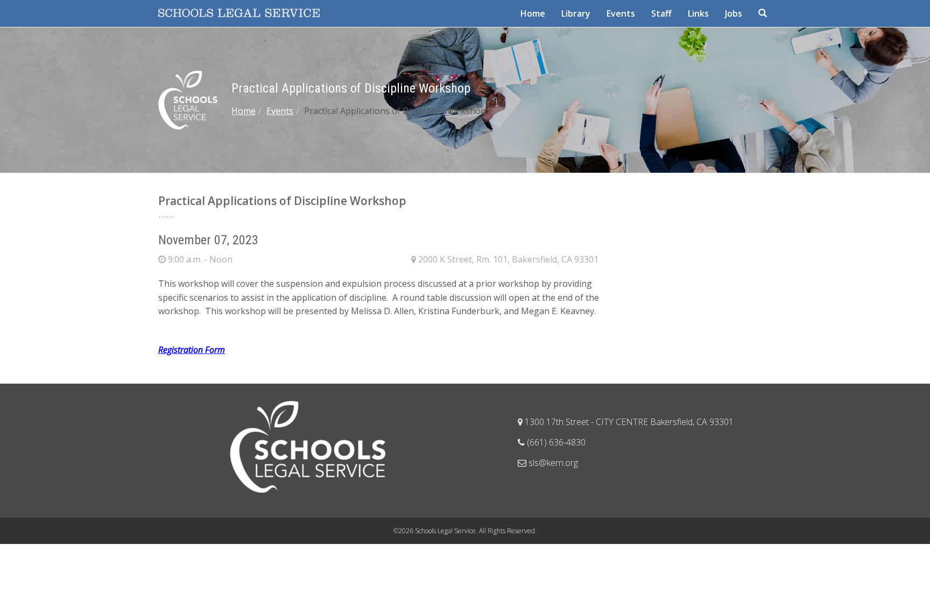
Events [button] (621, 13)
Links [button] (698, 13)
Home (243, 111)
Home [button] (532, 13)
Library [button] (575, 13)
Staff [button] (661, 13)
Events (279, 111)
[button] (763, 13)
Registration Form (191, 350)
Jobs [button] (733, 13)
